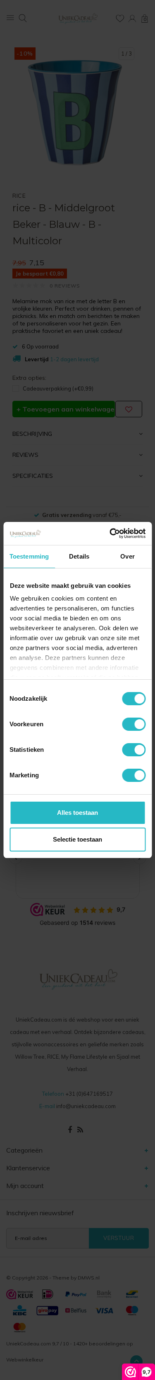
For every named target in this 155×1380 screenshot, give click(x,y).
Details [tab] (79, 556)
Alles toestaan (77, 812)
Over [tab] (127, 556)
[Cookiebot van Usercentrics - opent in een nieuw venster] (110, 533)
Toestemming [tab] (29, 556)
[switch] (133, 724)
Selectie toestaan (77, 839)
